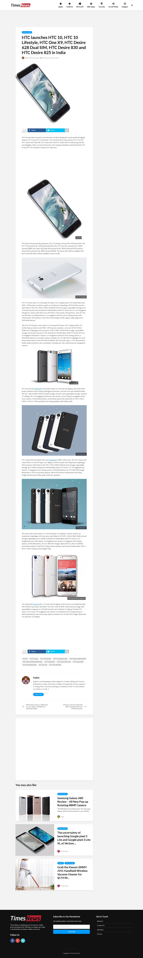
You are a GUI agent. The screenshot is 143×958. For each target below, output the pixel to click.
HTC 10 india (34, 659)
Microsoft (80, 6)
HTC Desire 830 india (29, 665)
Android (69, 6)
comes (35, 604)
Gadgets (125, 6)
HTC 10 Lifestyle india (60, 659)
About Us (100, 921)
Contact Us (101, 925)
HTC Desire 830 (78, 662)
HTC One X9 (43, 665)
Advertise (100, 930)
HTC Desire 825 (50, 662)
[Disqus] (54, 748)
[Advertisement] (71, 18)
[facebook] (12, 940)
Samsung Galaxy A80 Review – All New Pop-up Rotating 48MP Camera (72, 801)
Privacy (99, 934)
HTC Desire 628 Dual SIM (78, 659)
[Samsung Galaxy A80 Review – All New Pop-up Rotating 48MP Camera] (34, 805)
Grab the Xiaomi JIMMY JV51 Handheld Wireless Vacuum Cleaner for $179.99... (72, 873)
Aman (62, 816)
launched (38, 389)
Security (102, 6)
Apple (60, 6)
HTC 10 (25, 659)
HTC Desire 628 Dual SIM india (32, 662)
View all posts (38, 694)
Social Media (113, 6)
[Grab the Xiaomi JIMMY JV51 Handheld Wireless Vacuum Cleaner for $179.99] (34, 874)
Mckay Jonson (64, 851)
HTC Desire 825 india (64, 662)
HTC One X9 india (55, 665)
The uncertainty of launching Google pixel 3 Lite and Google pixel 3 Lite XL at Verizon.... (73, 838)
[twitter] (23, 940)
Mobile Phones (27, 32)
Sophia (27, 58)
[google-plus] (17, 940)
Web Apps (91, 6)
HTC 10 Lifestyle (45, 659)
